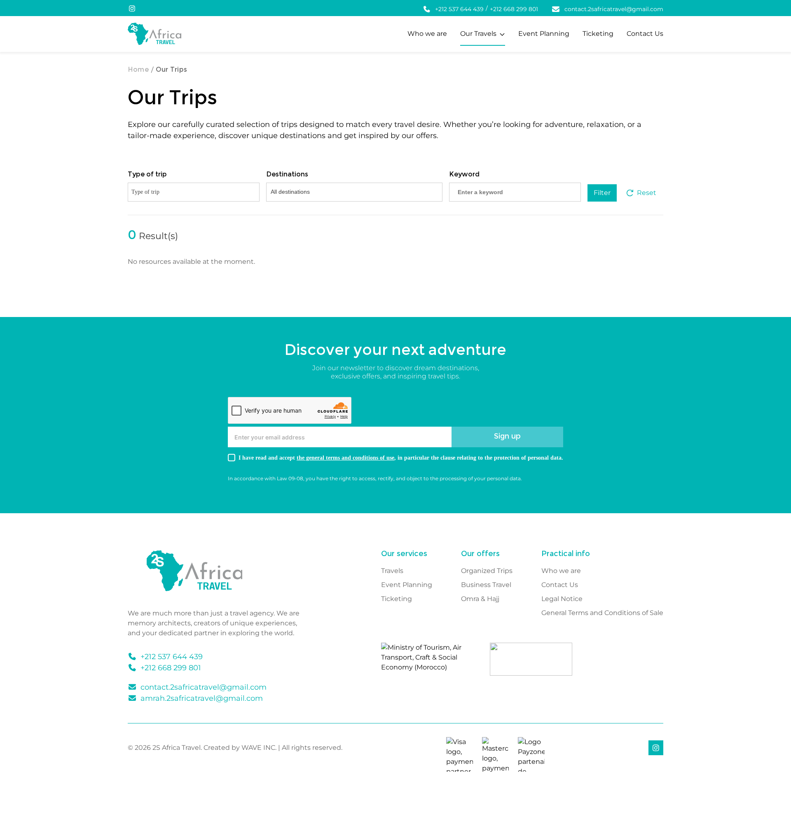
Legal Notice (562, 599)
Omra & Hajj (480, 599)
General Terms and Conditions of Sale (602, 613)
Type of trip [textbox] (145, 192)
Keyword (464, 174)
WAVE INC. (258, 747)
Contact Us (645, 34)
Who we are (427, 34)
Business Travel (486, 585)
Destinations (287, 174)
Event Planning (543, 34)
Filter (602, 193)
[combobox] (194, 192)
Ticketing (598, 34)
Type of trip (147, 174)
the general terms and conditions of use (345, 458)
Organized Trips (487, 571)
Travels (392, 571)
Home (138, 70)
